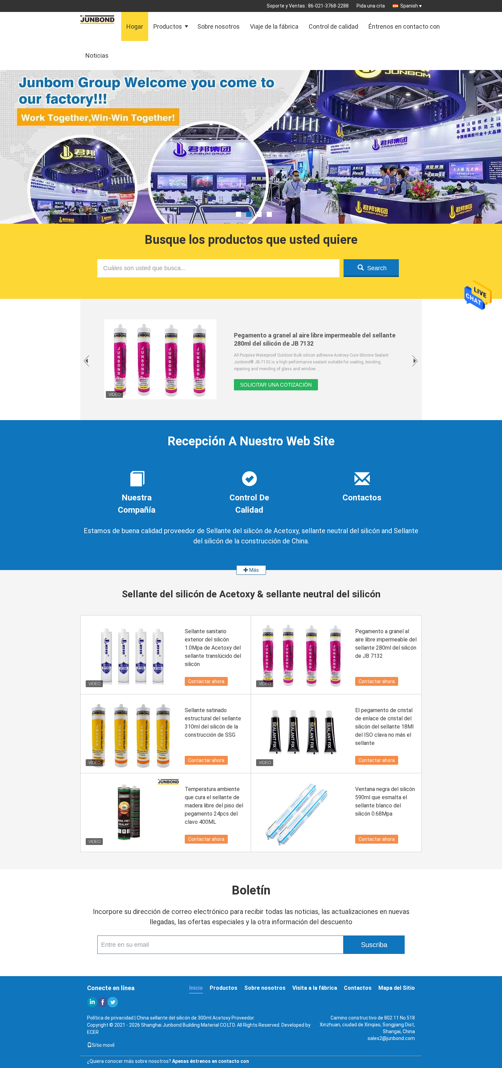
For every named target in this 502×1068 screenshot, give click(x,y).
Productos (167, 26)
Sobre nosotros (218, 26)
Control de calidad (333, 26)
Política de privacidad (110, 1018)
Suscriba (374, 944)
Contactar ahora (206, 681)
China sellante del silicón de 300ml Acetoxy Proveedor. (196, 1018)
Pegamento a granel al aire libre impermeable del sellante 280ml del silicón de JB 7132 (386, 643)
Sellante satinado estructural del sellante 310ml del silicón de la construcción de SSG (213, 722)
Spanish (409, 6)
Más (253, 570)
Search (377, 268)
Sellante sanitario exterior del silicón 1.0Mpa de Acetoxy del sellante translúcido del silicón (213, 647)
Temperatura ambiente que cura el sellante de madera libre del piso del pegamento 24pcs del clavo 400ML (214, 805)
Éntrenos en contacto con (404, 26)
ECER (93, 1032)
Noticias (97, 55)
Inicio (196, 988)
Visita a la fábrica (314, 988)
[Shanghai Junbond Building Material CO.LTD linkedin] (92, 1002)
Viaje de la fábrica (274, 26)
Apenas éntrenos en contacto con (210, 1061)
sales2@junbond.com (391, 1038)
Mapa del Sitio (396, 988)
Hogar (134, 26)
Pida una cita (371, 6)
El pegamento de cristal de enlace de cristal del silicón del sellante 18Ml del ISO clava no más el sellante (384, 726)
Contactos (358, 988)
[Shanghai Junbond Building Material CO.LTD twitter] (113, 1002)
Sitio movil (103, 1045)
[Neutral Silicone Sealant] (251, 164)
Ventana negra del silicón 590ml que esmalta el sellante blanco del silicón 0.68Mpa (385, 801)
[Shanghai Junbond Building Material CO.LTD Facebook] (102, 1002)
